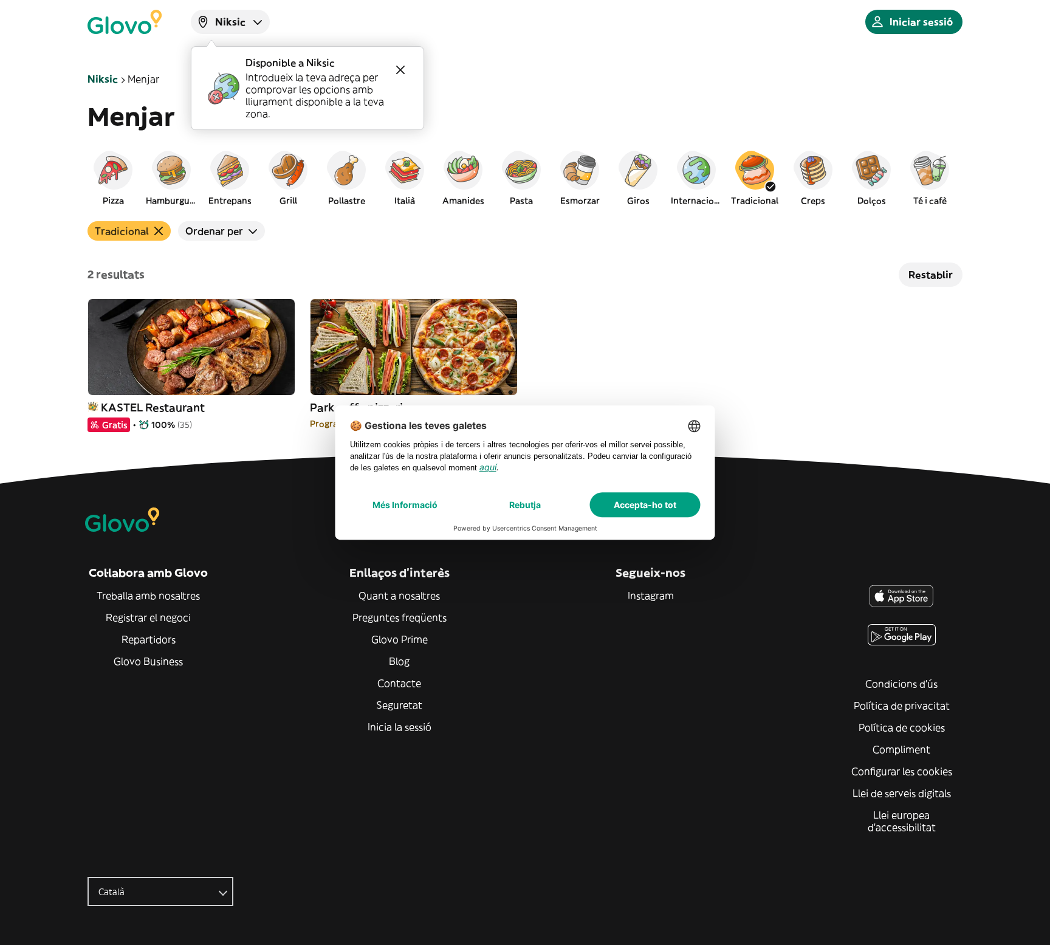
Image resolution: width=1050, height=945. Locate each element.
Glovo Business (148, 661)
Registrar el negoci (148, 617)
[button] (113, 177)
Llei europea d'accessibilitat (902, 821)
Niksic (103, 79)
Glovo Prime (399, 639)
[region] (525, 177)
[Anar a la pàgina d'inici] (125, 22)
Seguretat (399, 705)
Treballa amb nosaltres (148, 595)
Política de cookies (902, 727)
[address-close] (400, 70)
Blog (399, 661)
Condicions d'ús (901, 684)
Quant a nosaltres (399, 595)
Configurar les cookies (901, 771)
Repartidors (149, 639)
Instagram (651, 595)
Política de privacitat (902, 705)
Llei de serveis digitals (902, 793)
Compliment (901, 749)
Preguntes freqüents (399, 617)
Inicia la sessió (399, 727)
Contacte (399, 683)
